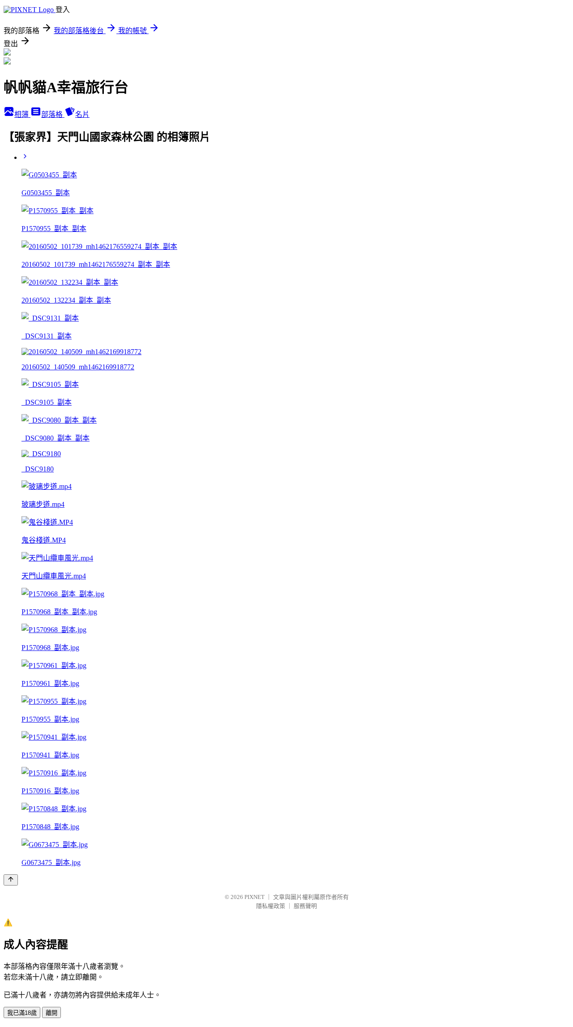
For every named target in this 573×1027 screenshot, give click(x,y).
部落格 (52, 114)
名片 (82, 114)
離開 (51, 1013)
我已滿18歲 (22, 1013)
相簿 (22, 114)
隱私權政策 (270, 906)
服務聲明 (305, 906)
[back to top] (11, 880)
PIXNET (254, 897)
